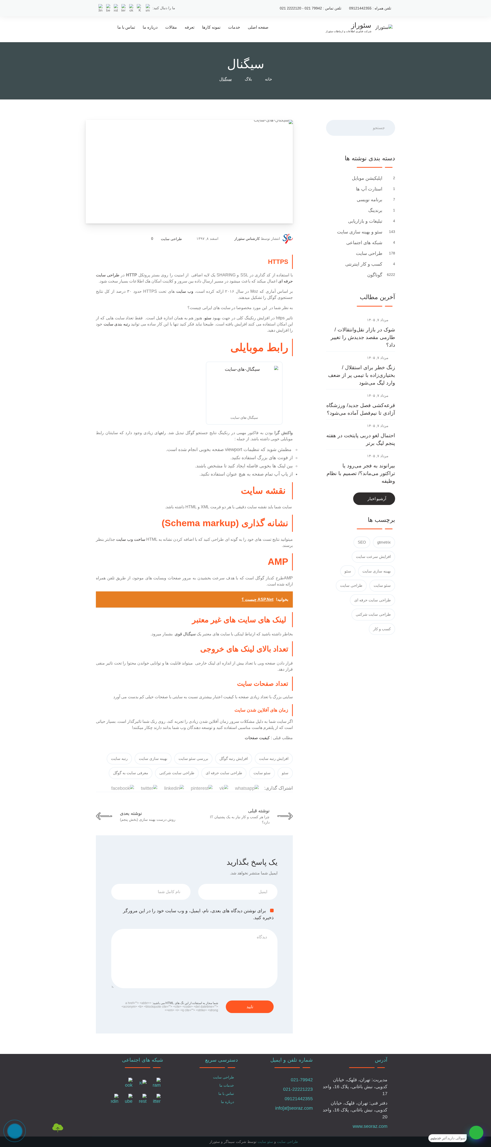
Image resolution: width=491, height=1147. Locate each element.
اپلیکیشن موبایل (366, 178)
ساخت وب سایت (131, 539)
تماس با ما (126, 27)
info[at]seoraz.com (294, 1108)
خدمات (234, 27)
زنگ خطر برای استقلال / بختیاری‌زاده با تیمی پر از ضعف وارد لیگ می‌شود (361, 375)
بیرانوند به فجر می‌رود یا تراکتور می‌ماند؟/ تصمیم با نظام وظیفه (361, 473)
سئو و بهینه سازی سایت (359, 231)
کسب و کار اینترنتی (363, 264)
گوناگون (374, 274)
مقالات (171, 27)
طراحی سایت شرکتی (176, 773)
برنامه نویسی (368, 199)
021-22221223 (298, 1089)
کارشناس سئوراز (247, 239)
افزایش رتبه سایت (273, 758)
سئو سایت (262, 773)
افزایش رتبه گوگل (233, 758)
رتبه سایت (119, 758)
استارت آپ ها (368, 189)
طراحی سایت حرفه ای (224, 773)
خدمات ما (226, 1085)
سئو (208, 318)
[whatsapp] (476, 1132)
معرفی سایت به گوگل (130, 773)
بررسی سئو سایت (193, 758)
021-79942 (302, 1079)
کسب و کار (382, 629)
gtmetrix (384, 542)
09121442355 (299, 1098)
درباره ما (150, 27)
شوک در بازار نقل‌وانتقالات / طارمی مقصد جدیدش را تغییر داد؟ (363, 337)
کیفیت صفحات (257, 738)
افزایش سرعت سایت (373, 556)
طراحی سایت (171, 239)
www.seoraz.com (370, 1126)
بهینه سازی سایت (153, 758)
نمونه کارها (211, 27)
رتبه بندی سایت (117, 324)
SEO (362, 542)
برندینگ (374, 210)
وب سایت (184, 291)
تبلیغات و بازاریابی (364, 221)
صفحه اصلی (258, 27)
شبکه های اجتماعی (363, 242)
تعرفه (189, 27)
